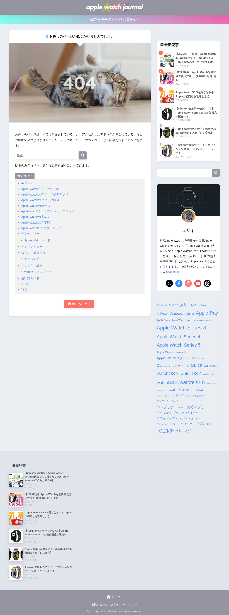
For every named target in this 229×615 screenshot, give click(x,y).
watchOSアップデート (39, 272)
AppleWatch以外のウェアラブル (42, 228)
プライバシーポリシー (124, 604)
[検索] (83, 155)
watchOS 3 (168, 373)
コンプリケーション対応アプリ (180, 407)
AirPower (163, 313)
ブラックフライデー (186, 412)
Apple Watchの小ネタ (35, 217)
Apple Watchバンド (37, 240)
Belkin (204, 359)
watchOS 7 (211, 383)
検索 (216, 173)
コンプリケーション (168, 401)
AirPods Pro (198, 305)
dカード (178, 366)
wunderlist (162, 390)
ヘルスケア (195, 419)
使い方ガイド (30, 278)
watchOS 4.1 (209, 374)
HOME (117, 597)
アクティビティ (163, 396)
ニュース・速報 (31, 265)
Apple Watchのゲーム (35, 206)
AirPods (26, 183)
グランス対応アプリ (195, 396)
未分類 (25, 284)
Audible (196, 358)
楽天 (209, 424)
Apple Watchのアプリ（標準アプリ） (46, 194)
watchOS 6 (192, 382)
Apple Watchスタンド (173, 358)
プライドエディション (172, 418)
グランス (178, 395)
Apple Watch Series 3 (181, 328)
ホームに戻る (80, 304)
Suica (196, 365)
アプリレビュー (31, 246)
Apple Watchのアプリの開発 (40, 200)
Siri (187, 366)
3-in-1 (160, 305)
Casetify (164, 365)
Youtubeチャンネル (191, 389)
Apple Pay (207, 313)
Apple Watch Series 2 (203, 320)
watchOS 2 (211, 365)
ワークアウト (186, 423)
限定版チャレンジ (174, 430)
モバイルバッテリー (167, 424)
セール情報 (164, 412)
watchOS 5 (167, 382)
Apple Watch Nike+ (182, 320)
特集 (24, 289)
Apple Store (163, 320)
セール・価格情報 (33, 252)
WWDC (172, 390)
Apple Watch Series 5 (179, 345)
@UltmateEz (174, 271)
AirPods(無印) (177, 305)
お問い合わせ (100, 604)
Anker (190, 313)
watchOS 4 (191, 373)
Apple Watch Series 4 (178, 336)
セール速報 (32, 259)
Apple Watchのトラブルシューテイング (47, 211)
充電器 (200, 423)
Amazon (177, 313)
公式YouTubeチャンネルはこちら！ (114, 19)
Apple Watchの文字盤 (35, 222)
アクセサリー (30, 233)
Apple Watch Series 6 (171, 352)
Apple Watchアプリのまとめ (40, 189)
